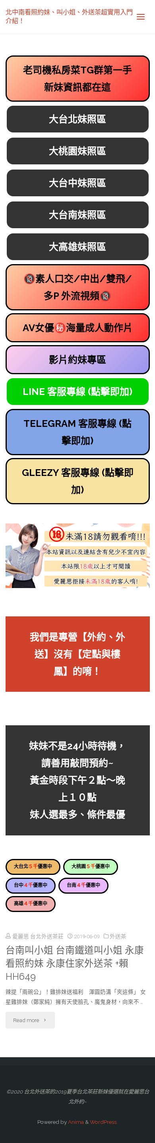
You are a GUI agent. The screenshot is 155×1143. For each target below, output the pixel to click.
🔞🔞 (77, 287)
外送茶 (118, 936)
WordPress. (104, 1122)
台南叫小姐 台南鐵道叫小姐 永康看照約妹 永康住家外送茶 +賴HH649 (75, 963)
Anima (75, 1122)
